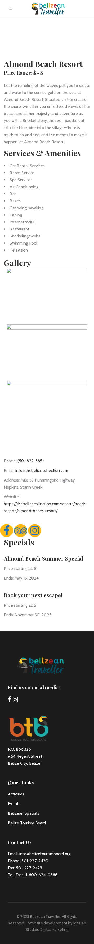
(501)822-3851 (30, 460)
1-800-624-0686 (41, 874)
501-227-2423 (29, 867)
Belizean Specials (23, 813)
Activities (16, 793)
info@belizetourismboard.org (44, 853)
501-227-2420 (34, 860)
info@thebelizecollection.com (41, 470)
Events (14, 803)
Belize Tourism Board (27, 822)
